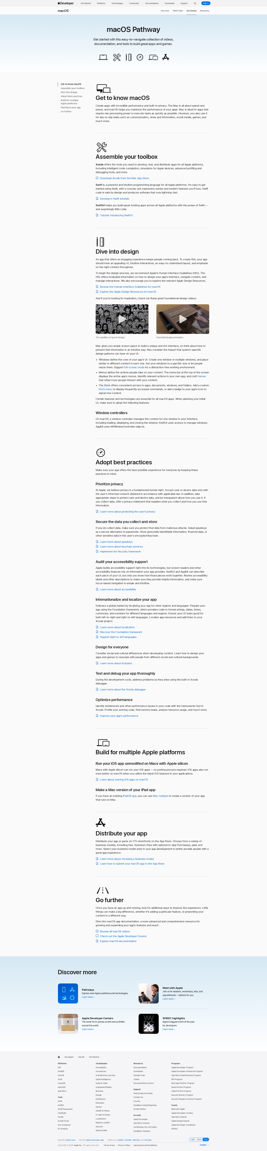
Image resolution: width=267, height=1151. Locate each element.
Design (99, 1095)
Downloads (138, 1071)
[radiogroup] (199, 1139)
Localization (101, 1119)
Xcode (60, 1117)
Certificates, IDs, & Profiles (145, 1127)
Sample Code (139, 1075)
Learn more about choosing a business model (127, 858)
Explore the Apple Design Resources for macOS (128, 291)
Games (99, 1107)
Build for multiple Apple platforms (69, 102)
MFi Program (176, 1079)
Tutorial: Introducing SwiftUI (116, 215)
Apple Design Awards (180, 1121)
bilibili (120, 1140)
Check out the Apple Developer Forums (123, 936)
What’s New (178, 11)
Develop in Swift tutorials (114, 198)
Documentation (140, 1067)
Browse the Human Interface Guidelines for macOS (130, 286)
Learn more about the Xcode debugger (123, 689)
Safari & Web (101, 1130)
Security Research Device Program (186, 1099)
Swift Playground (65, 1109)
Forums (137, 1101)
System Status (140, 1109)
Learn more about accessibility (118, 589)
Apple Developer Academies (183, 1125)
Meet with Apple (178, 1109)
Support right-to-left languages (118, 636)
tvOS (60, 1079)
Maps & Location (103, 1123)
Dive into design (69, 92)
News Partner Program (181, 1087)
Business (99, 1091)
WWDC (174, 1129)
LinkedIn (127, 1140)
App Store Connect (142, 1123)
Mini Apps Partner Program (182, 1083)
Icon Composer (64, 1125)
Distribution (101, 1099)
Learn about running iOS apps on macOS (124, 779)
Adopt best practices (71, 96)
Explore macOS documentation (118, 941)
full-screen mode (134, 367)
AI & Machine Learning (105, 1075)
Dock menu (105, 389)
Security (99, 1127)
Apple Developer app (95, 1140)
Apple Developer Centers (182, 1113)
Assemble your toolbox (73, 88)
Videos (136, 1079)
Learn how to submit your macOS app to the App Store (132, 863)
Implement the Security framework (120, 551)
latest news (70, 1140)
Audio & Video (102, 1083)
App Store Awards (178, 1117)
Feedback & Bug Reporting (145, 1105)
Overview (165, 11)
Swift (60, 1101)
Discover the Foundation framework (121, 632)
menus (202, 376)
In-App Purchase (103, 1115)
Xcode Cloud (63, 1121)
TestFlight (62, 1113)
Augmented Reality (104, 1087)
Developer (69, 1057)
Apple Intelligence (103, 1079)
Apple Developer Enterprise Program (187, 1071)
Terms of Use (109, 1145)
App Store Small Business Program (186, 1075)
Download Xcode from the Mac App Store (124, 178)
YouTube (147, 1140)
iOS (59, 1067)
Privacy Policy (124, 1145)
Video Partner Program (181, 1091)
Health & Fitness (103, 1111)
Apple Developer (141, 1119)
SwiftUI (61, 1105)
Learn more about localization (117, 627)
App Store (62, 1091)
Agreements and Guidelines (145, 1145)
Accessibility (101, 1067)
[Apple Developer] (66, 3)
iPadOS (61, 1071)
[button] (195, 3)
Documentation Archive (144, 1083)
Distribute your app (71, 107)
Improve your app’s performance (119, 715)
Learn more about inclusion (116, 663)
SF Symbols (63, 1129)
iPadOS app (129, 795)
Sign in (206, 3)
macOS (63, 11)
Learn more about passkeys (116, 541)
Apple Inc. (78, 1145)
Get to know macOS (71, 84)
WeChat (136, 1140)
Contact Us (138, 1097)
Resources (204, 11)
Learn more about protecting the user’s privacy (127, 511)
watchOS (62, 1087)
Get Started (191, 11)
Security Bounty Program (182, 1095)
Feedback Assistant (142, 1131)
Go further (66, 111)
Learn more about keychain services (121, 546)
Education (100, 1103)
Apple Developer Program (182, 1067)
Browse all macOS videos (115, 931)
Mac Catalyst (160, 795)
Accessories (101, 1071)
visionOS (61, 1083)
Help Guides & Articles (143, 1093)
